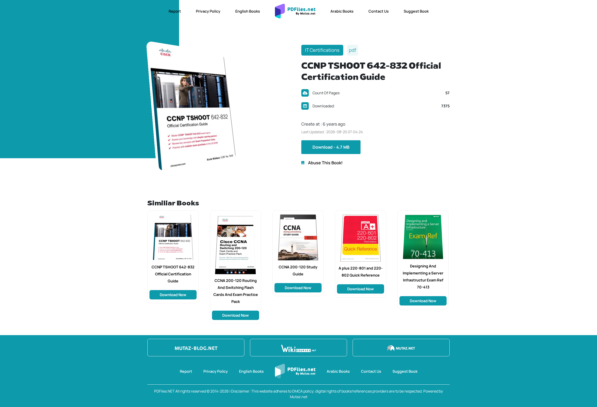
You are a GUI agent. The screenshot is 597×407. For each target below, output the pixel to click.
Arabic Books (342, 11)
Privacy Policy (208, 11)
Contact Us (378, 11)
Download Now (173, 294)
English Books (247, 11)
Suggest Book (416, 11)
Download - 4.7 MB (330, 147)
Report (175, 11)
